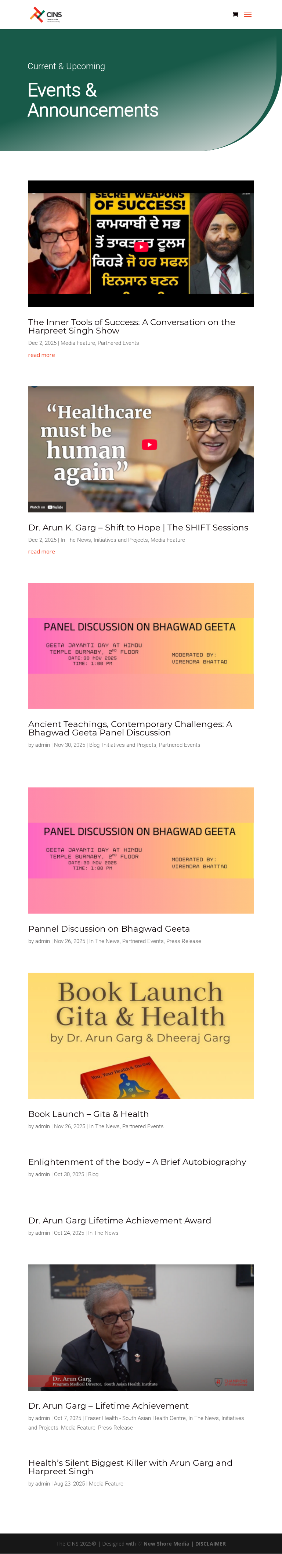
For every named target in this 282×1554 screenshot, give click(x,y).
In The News (76, 540)
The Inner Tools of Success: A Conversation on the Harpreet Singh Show (131, 326)
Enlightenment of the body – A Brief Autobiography (137, 1162)
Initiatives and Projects (121, 540)
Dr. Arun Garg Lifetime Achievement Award (120, 1220)
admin (42, 745)
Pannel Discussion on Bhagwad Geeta (109, 929)
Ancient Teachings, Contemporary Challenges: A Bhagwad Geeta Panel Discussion (130, 728)
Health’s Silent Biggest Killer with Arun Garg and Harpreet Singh (130, 1467)
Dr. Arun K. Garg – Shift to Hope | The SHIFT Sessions (138, 527)
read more (41, 354)
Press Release (183, 941)
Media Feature (78, 343)
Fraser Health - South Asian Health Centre (135, 1418)
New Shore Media (166, 1543)
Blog (94, 745)
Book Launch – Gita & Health (88, 1114)
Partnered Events (118, 343)
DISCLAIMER (210, 1543)
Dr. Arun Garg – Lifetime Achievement (108, 1406)
